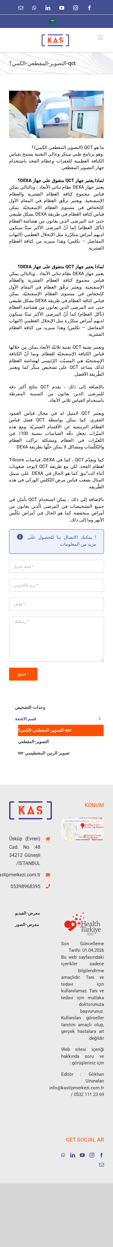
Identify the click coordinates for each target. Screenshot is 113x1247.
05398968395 (25, 886)
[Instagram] (91, 1155)
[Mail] (101, 1164)
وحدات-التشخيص (30, 707)
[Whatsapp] (63, 1155)
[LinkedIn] (72, 1155)
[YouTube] (82, 1155)
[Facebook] (101, 1155)
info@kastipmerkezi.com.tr (24, 875)
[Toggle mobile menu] (101, 37)
